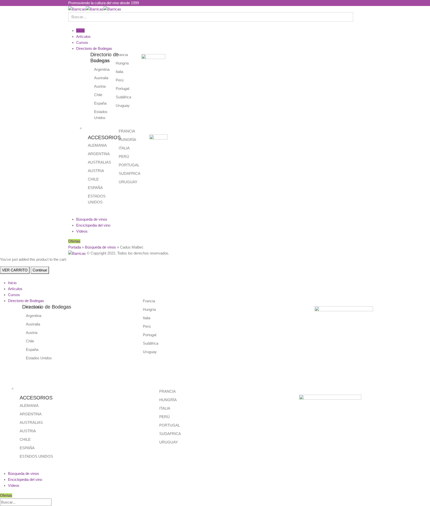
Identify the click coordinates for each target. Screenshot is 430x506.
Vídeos (82, 231)
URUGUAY (128, 182)
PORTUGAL (129, 165)
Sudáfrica (123, 97)
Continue (40, 270)
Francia (122, 55)
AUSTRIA (96, 171)
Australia (101, 78)
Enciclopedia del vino (93, 225)
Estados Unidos (39, 358)
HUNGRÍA (127, 139)
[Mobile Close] (1, 277)
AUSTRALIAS (99, 162)
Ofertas (74, 241)
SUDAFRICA (129, 173)
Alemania (101, 61)
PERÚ (124, 156)
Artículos (83, 36)
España (100, 103)
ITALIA (124, 148)
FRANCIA (127, 131)
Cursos (82, 42)
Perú (119, 80)
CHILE (93, 179)
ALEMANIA (97, 145)
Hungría (122, 63)
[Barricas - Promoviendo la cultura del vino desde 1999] (94, 9)
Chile (98, 95)
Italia (119, 71)
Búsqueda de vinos (91, 219)
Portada (74, 247)
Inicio (80, 30)
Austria (100, 86)
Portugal (122, 88)
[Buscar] (56, 502)
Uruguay (123, 105)
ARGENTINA (99, 154)
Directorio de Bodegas (94, 48)
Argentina (101, 69)
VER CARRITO (15, 270)
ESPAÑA (95, 188)
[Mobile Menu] (69, 24)
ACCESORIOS (104, 137)
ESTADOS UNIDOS (36, 456)
